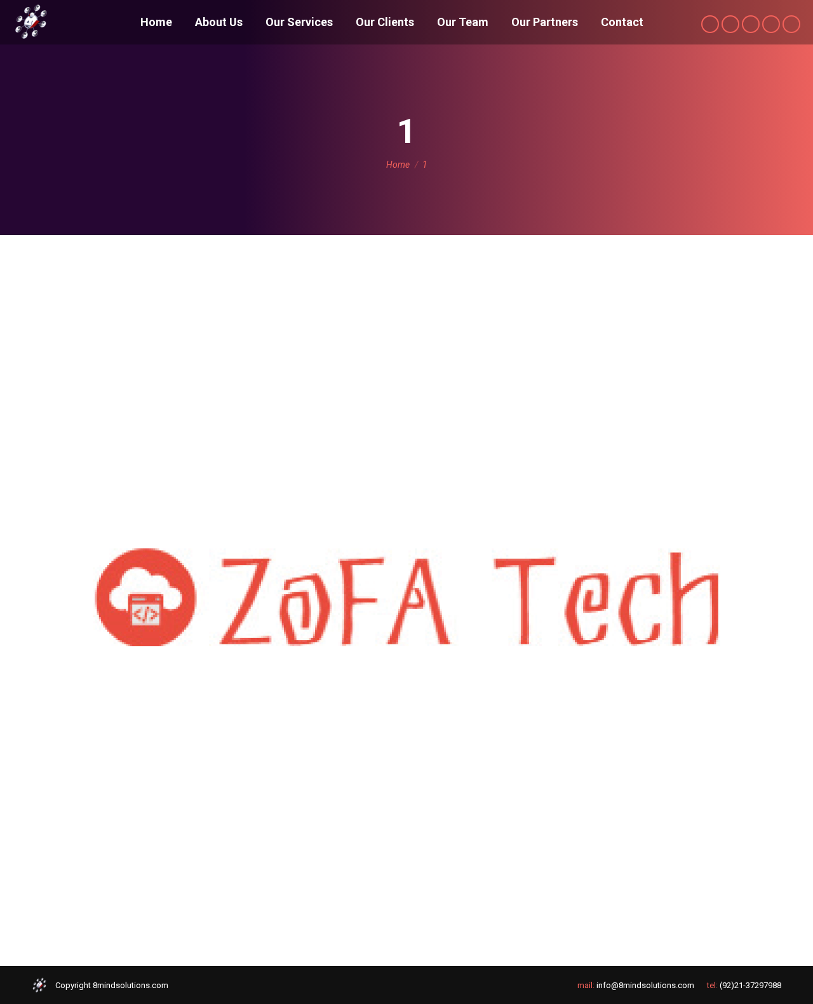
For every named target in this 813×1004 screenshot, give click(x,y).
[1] (406, 597)
